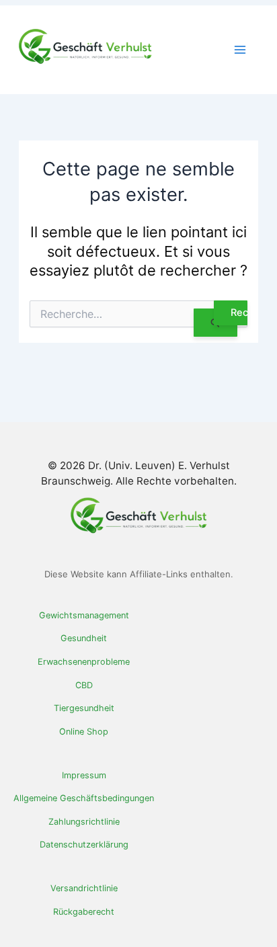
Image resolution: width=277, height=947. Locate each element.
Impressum (84, 775)
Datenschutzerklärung (84, 844)
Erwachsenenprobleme (84, 662)
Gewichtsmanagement (84, 615)
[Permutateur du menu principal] (240, 50)
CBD (84, 685)
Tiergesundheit (84, 708)
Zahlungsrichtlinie (84, 822)
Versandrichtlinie (84, 888)
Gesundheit (84, 638)
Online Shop (83, 732)
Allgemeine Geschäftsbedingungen (83, 798)
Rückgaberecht (83, 912)
